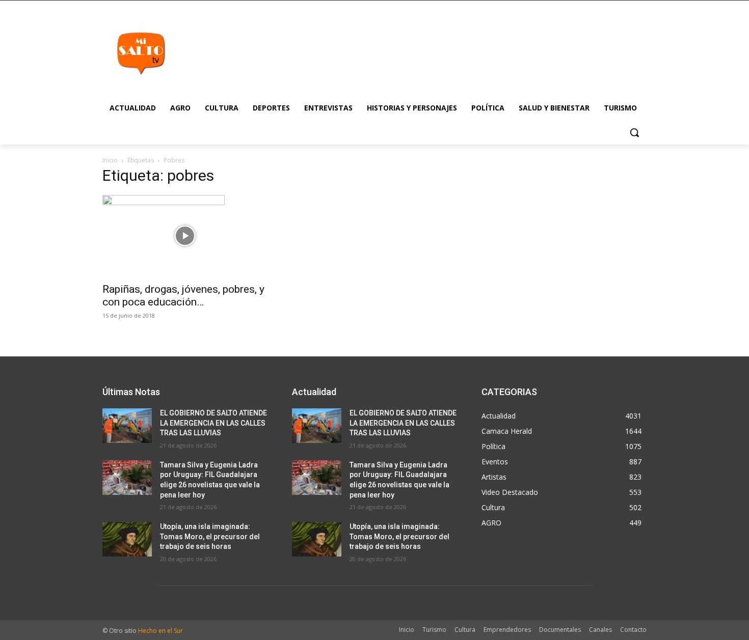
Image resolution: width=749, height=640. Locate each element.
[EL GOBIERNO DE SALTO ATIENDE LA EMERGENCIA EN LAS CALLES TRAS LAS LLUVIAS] (127, 425)
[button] (634, 132)
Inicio (110, 160)
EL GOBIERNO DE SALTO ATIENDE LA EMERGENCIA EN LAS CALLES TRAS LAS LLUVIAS (213, 423)
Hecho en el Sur (160, 630)
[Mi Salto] (140, 53)
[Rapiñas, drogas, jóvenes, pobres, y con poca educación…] (185, 235)
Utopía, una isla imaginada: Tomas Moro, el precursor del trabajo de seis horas (210, 536)
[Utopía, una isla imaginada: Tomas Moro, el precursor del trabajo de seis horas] (127, 539)
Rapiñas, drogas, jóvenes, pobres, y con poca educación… (183, 295)
